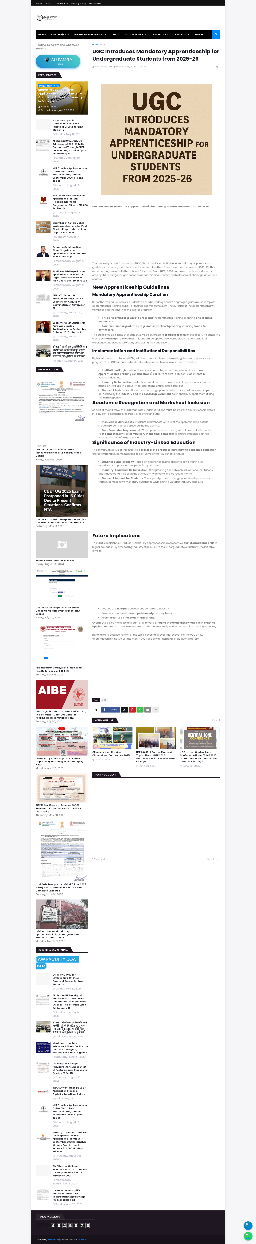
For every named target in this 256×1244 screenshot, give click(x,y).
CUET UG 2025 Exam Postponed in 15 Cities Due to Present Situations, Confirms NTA (61, 521)
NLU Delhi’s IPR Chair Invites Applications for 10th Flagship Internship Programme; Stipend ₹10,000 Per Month (70, 202)
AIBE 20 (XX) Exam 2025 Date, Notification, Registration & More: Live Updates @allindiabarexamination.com (61, 714)
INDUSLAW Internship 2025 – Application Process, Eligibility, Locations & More (69, 1091)
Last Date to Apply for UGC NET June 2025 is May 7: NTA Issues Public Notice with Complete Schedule (61, 887)
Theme (81, 1239)
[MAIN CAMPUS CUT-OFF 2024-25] (62, 557)
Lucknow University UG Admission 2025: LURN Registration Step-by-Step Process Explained (69, 1195)
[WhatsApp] (140, 710)
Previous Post (102, 859)
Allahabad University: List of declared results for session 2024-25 (59, 669)
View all (216, 720)
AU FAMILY (58, 61)
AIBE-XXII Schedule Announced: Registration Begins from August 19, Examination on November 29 (69, 302)
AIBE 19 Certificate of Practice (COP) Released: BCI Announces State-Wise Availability (58, 808)
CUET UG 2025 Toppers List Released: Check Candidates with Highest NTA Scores (58, 611)
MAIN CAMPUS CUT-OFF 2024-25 (55, 560)
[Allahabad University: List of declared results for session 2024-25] (62, 664)
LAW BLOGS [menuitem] (159, 34)
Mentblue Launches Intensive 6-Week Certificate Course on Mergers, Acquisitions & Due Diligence (70, 1048)
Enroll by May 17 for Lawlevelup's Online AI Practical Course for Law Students (68, 125)
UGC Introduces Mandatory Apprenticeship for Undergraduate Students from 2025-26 (57, 934)
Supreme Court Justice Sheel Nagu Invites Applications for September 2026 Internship (69, 252)
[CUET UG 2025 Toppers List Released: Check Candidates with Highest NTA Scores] (62, 604)
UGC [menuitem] (114, 34)
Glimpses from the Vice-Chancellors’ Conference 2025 (111, 754)
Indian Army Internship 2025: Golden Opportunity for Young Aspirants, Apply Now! (59, 761)
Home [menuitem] (42, 34)
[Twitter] (124, 710)
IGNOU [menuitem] (199, 34)
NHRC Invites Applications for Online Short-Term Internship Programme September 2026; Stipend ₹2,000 (70, 175)
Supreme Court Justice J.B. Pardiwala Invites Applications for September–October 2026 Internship (70, 327)
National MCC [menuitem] (134, 34)
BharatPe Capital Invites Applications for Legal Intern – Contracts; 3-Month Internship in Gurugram (60, 95)
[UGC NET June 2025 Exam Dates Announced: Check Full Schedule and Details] (62, 442)
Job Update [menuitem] (181, 34)
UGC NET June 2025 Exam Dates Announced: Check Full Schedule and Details (58, 452)
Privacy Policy (78, 3)
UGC (103, 44)
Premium (53, 1239)
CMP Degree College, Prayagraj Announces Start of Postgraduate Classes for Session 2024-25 (70, 1068)
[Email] (147, 710)
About (48, 3)
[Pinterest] (132, 710)
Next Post (213, 859)
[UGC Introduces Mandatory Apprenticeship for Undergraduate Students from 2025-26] (62, 928)
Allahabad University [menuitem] (89, 34)
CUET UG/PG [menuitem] (59, 34)
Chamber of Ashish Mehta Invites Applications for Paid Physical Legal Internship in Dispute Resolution (70, 227)
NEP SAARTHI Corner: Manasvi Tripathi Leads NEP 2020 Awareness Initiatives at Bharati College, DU (155, 757)
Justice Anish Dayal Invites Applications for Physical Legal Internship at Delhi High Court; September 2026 (70, 276)
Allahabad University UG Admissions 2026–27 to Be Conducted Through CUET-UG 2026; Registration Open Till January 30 (69, 147)
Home (39, 3)
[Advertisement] (156, 237)
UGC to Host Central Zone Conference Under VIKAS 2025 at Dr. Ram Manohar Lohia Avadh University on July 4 (200, 757)
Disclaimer (95, 3)
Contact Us (62, 3)
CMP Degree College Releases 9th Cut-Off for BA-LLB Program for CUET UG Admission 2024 (70, 1171)
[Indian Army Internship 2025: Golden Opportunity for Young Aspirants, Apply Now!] (62, 755)
